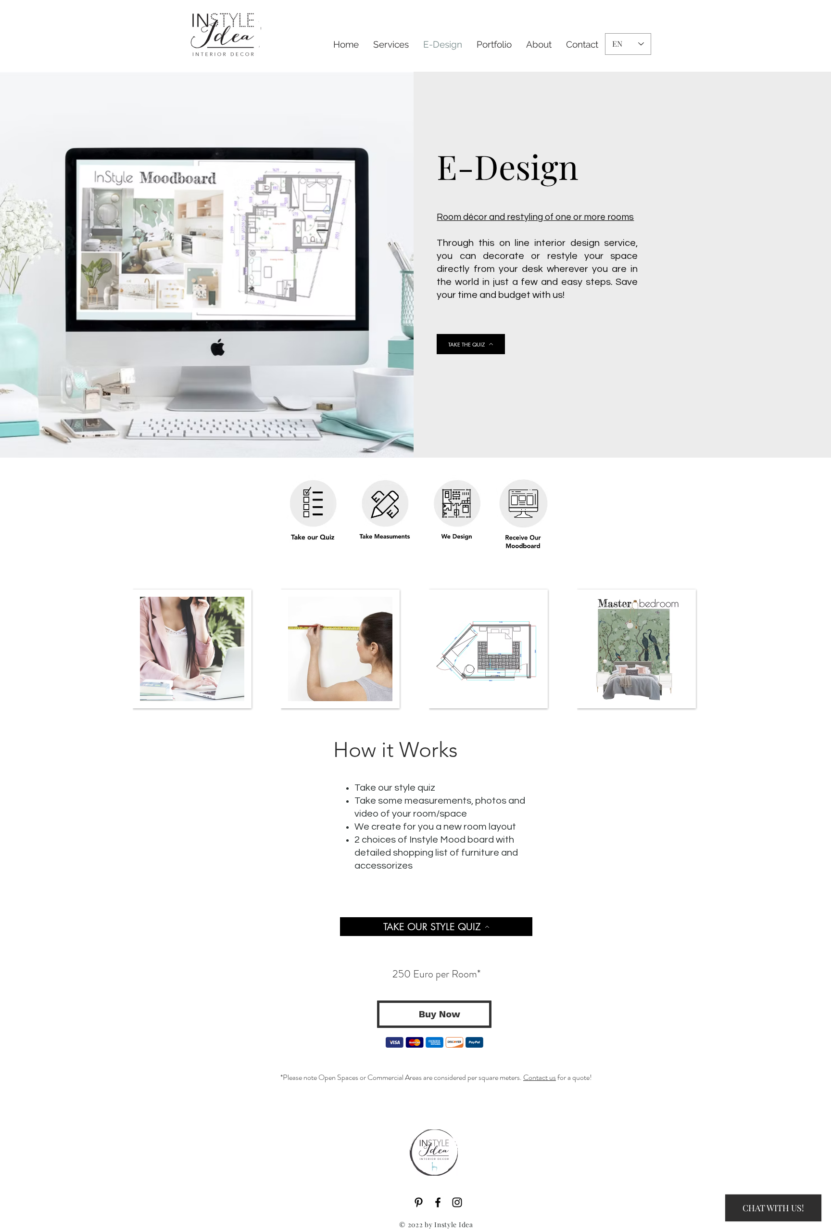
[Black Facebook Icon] (437, 1202)
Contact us (539, 1077)
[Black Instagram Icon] (457, 1202)
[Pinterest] (418, 1202)
